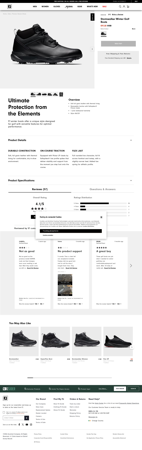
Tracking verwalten (48, 235)
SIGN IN (133, 388)
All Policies (37, 442)
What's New (92, 6)
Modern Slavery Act (118, 434)
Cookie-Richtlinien (88, 226)
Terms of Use (40, 419)
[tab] (128, 6)
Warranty (73, 410)
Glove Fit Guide (59, 410)
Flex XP (106, 359)
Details (129, 58)
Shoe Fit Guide (59, 404)
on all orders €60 (65, 1)
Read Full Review (33, 268)
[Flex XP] (118, 356)
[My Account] (124, 6)
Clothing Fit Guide (60, 407)
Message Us (93, 417)
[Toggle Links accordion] (43, 399)
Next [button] (92, 49)
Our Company (41, 404)
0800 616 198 (93, 411)
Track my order (75, 404)
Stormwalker (14, 359)
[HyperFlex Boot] (55, 356)
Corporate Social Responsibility (43, 438)
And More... (103, 389)
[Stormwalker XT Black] (47, 49)
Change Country (97, 421)
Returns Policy (75, 416)
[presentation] (39, 189)
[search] (120, 6)
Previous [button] (2, 49)
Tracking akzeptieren (50, 231)
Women (45, 6)
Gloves (56, 6)
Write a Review (117, 14)
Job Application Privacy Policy (95, 438)
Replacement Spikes (43, 410)
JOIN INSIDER (120, 388)
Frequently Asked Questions (129, 403)
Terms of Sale (41, 422)
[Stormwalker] (24, 356)
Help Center (99, 403)
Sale (104, 6)
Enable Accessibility (119, 1)
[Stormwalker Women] (86, 356)
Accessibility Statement (119, 438)
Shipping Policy (75, 413)
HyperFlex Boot (46, 359)
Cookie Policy (64, 434)
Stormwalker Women (80, 359)
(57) (109, 14)
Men (35, 6)
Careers (39, 416)
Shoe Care (39, 407)
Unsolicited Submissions (67, 438)
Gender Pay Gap (91, 434)
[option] (47, 49)
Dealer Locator (41, 413)
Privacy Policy (20, 413)
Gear (79, 6)
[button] (65, 279)
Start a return (74, 407)
